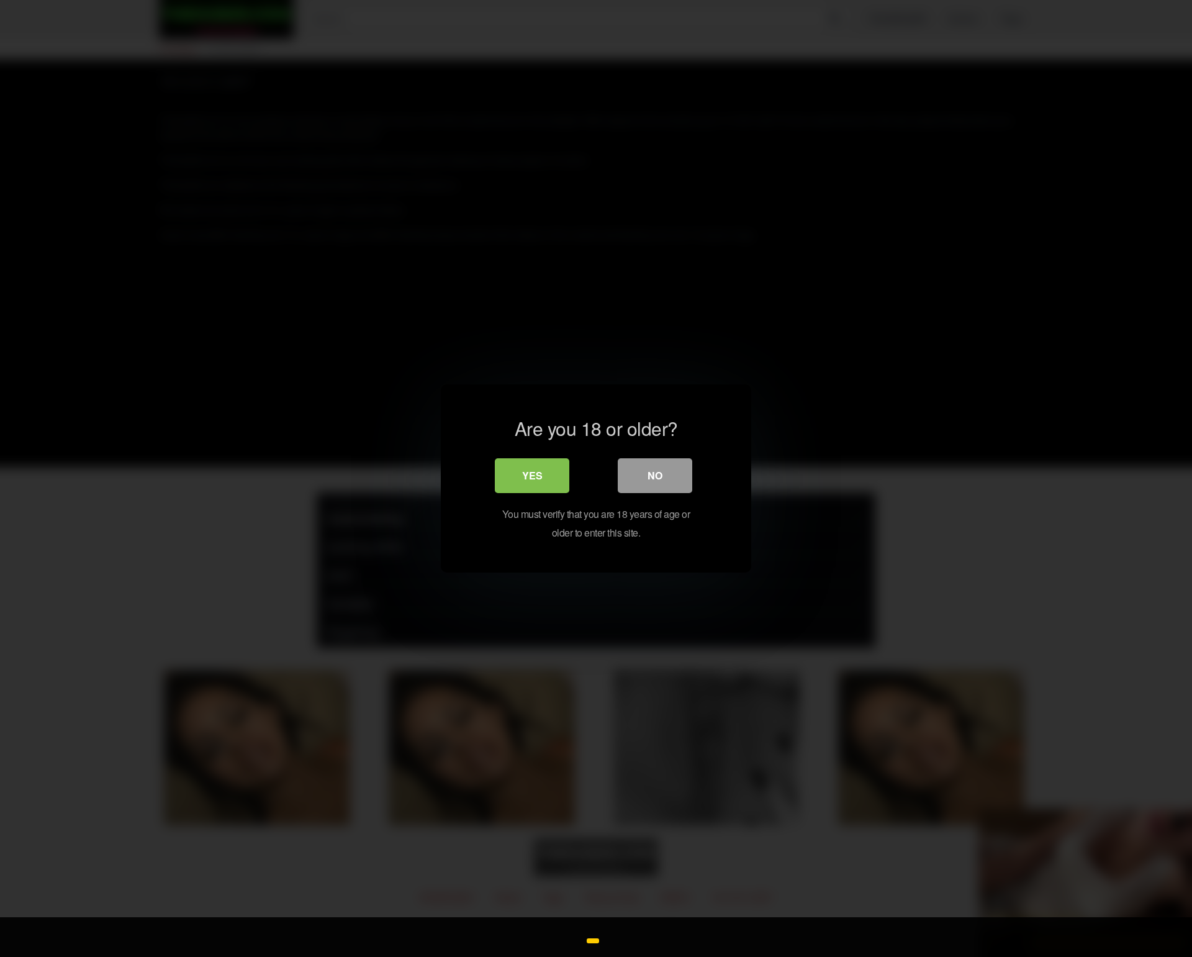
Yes (532, 475)
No (655, 475)
